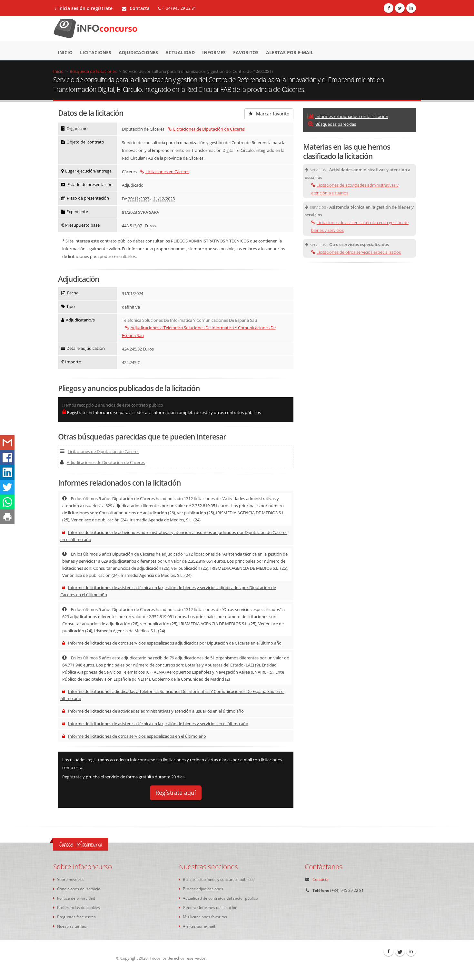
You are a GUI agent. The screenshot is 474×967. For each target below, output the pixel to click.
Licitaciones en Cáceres (167, 171)
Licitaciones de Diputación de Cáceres (209, 129)
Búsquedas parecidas (335, 124)
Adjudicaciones (138, 52)
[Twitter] (400, 8)
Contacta (139, 8)
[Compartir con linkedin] (7, 472)
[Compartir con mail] (7, 442)
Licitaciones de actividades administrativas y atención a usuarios (355, 189)
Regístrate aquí (175, 792)
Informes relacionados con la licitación (351, 116)
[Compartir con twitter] (7, 487)
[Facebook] (388, 8)
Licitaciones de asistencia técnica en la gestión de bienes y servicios (360, 226)
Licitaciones (95, 52)
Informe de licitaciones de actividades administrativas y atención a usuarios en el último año (156, 711)
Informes (214, 52)
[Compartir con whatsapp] (7, 502)
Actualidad (180, 52)
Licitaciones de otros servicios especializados (359, 252)
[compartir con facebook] (7, 457)
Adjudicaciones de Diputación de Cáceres (106, 462)
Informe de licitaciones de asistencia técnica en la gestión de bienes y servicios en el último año (158, 723)
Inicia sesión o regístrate (85, 8)
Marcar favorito (272, 114)
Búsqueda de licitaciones (93, 71)
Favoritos (246, 52)
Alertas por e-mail (289, 52)
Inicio (65, 52)
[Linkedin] (411, 8)
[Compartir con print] (7, 516)
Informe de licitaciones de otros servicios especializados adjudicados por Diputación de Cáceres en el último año (174, 643)
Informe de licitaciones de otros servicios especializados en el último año (137, 736)
